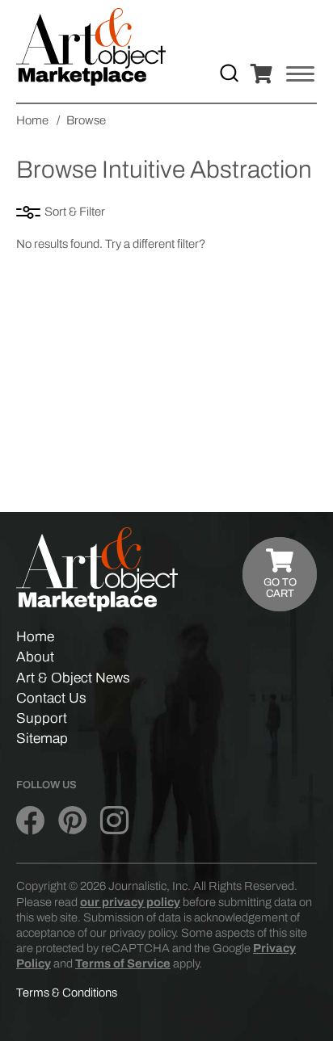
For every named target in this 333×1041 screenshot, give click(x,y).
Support (41, 718)
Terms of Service (123, 963)
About (35, 657)
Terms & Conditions (66, 992)
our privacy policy (130, 902)
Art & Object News (73, 678)
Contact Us (51, 698)
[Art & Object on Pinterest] (72, 821)
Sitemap (42, 738)
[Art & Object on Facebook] (30, 821)
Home (35, 636)
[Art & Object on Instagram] (114, 821)
